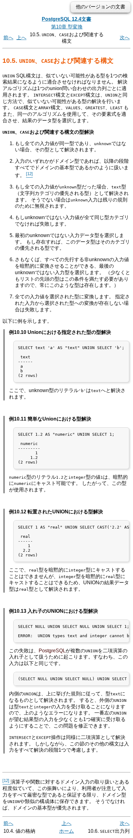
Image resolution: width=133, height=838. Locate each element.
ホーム (66, 831)
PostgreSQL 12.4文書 (66, 19)
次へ (125, 37)
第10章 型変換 (67, 26)
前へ (8, 37)
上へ (21, 37)
